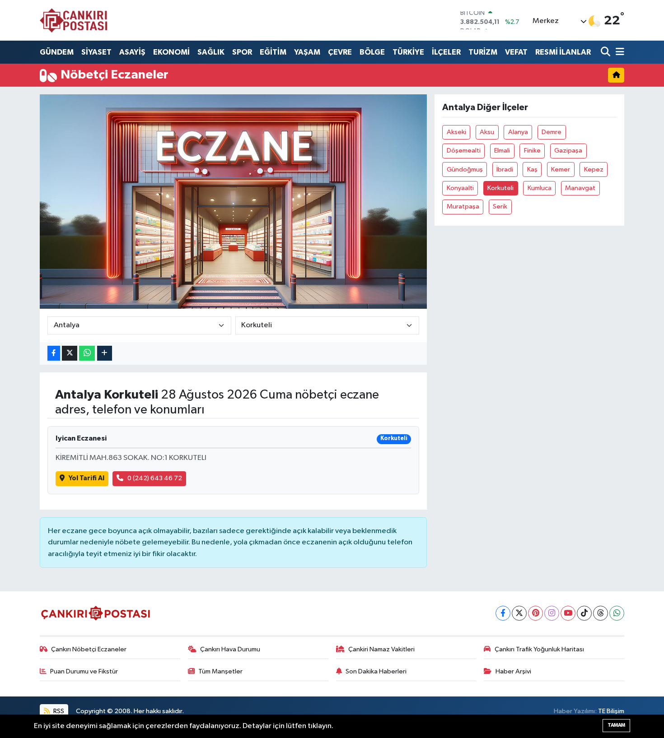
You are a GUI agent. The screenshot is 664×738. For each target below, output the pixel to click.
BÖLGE (372, 52)
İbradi (504, 169)
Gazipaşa (568, 150)
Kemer (560, 169)
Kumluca (540, 188)
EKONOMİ (171, 52)
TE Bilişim (611, 711)
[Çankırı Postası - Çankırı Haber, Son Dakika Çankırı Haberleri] (74, 20)
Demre (551, 132)
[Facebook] (503, 613)
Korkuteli (500, 188)
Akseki (456, 132)
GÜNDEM (57, 52)
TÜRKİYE (408, 52)
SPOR (242, 52)
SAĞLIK (210, 52)
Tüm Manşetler (220, 671)
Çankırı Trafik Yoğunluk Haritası (539, 649)
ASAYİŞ (132, 52)
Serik (500, 206)
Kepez (593, 169)
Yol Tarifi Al (86, 478)
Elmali (502, 150)
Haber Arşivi (513, 671)
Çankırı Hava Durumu (230, 649)
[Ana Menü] (618, 52)
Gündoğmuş (465, 169)
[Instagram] (551, 613)
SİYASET (96, 52)
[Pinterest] (535, 613)
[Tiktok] (584, 613)
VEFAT (516, 52)
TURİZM (482, 52)
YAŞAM (307, 52)
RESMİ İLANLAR (563, 52)
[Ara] (606, 52)
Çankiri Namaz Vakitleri (381, 649)
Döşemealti (464, 150)
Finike (532, 150)
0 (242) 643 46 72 (154, 478)
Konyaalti (460, 188)
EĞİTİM (273, 52)
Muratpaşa (463, 206)
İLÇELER (446, 52)
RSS (58, 711)
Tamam (616, 725)
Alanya (518, 132)
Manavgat (580, 188)
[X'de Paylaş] (69, 353)
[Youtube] (568, 613)
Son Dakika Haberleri (376, 671)
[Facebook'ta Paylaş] (53, 353)
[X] (519, 613)
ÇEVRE (340, 52)
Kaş (532, 169)
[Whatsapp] (616, 613)
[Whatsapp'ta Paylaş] (87, 353)
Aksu (487, 132)
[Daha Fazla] (104, 353)
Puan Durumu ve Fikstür (84, 671)
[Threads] (600, 613)
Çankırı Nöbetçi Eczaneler (88, 649)
